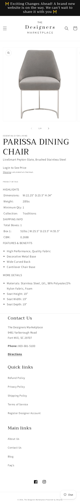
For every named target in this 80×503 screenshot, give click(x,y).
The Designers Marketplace (35, 500)
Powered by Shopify (54, 500)
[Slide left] (31, 128)
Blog (10, 456)
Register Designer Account (24, 413)
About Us (13, 439)
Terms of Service (18, 404)
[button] (5, 28)
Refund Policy (16, 378)
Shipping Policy (17, 395)
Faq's (11, 465)
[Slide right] (48, 128)
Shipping (7, 172)
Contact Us (15, 447)
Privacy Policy (16, 386)
